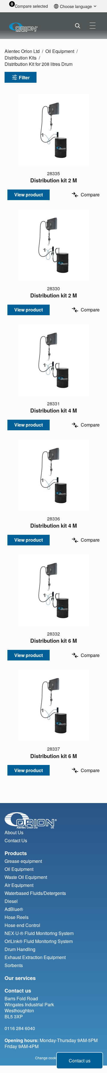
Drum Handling (20, 949)
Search (77, 26)
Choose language (76, 6)
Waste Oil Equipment (26, 877)
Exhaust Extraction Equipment (35, 957)
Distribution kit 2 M (53, 180)
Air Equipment (19, 885)
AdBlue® (14, 909)
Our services (20, 978)
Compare (90, 194)
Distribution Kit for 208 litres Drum (38, 64)
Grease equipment (23, 861)
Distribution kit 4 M (53, 410)
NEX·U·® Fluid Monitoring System (39, 933)
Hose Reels (17, 917)
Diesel (11, 901)
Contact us (79, 1060)
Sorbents (14, 965)
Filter (24, 77)
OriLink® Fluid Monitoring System (39, 941)
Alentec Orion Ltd (22, 51)
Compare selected (31, 6)
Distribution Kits (21, 57)
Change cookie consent (53, 1057)
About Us (14, 832)
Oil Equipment (59, 51)
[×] (92, 25)
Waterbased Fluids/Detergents (35, 893)
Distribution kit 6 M (53, 640)
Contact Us (16, 840)
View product (28, 194)
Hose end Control (22, 925)
